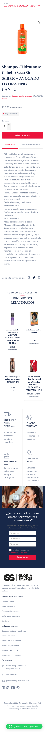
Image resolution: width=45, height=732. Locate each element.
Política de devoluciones (11, 641)
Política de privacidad (10, 646)
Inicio (6, 4)
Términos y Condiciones (11, 655)
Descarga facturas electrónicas (14, 631)
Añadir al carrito (22, 135)
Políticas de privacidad (18, 552)
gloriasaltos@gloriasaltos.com (17, 681)
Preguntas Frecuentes (10, 611)
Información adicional (31, 145)
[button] (39, 22)
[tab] (10, 145)
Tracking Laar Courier (10, 650)
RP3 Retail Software (29, 709)
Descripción (10, 145)
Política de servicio (9, 636)
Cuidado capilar (18, 96)
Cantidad (5, 121)
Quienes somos (8, 601)
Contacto (5, 621)
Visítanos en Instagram (11, 616)
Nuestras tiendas (8, 606)
